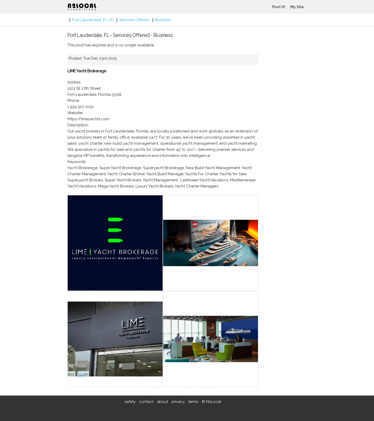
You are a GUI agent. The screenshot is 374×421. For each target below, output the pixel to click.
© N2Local (211, 401)
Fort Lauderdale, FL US (92, 20)
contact (146, 401)
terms (193, 401)
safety (130, 401)
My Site (297, 7)
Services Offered (134, 20)
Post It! (278, 7)
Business (163, 20)
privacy (178, 401)
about (162, 401)
